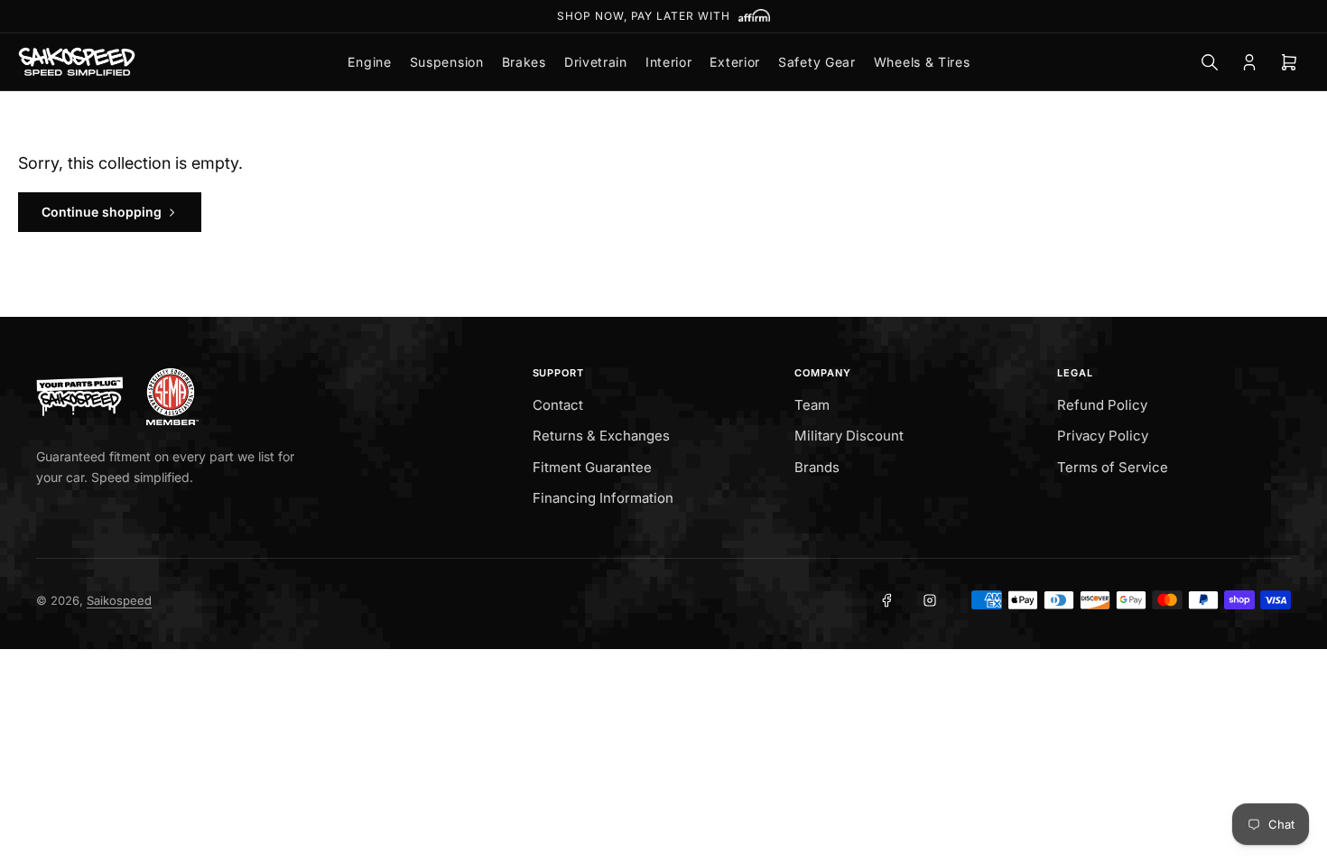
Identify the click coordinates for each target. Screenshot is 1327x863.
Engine (369, 62)
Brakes (524, 62)
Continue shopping (102, 211)
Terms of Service (1112, 467)
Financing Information (603, 497)
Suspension (447, 62)
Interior (668, 62)
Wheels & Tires (922, 62)
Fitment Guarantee (592, 467)
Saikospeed (119, 600)
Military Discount (849, 435)
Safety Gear (817, 62)
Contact (558, 404)
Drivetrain (595, 62)
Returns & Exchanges (601, 435)
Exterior (735, 62)
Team (812, 404)
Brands (817, 467)
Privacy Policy (1102, 435)
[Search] (1210, 62)
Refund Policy (1102, 404)
